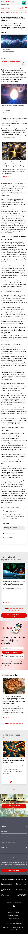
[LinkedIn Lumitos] (14, 906)
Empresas (3, 826)
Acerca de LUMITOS (13, 915)
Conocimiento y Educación (8, 842)
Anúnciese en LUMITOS (13, 912)
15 (12, 610)
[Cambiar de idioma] (23, 8)
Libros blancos (5, 836)
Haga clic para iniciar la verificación (14, 656)
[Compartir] (20, 8)
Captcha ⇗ (20, 657)
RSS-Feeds (4, 847)
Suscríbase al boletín (12, 652)
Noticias (3, 821)
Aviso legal (5, 927)
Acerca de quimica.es (14, 918)
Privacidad (14, 929)
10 (20, 608)
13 (9, 610)
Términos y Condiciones (17, 927)
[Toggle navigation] (26, 8)
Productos (4, 831)
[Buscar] (18, 8)
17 (15, 610)
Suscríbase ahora (14, 870)
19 (18, 610)
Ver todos (4, 665)
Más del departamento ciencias (14, 615)
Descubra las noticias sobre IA (14, 806)
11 (22, 608)
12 (13, 789)
